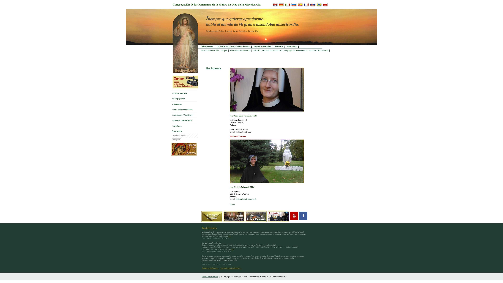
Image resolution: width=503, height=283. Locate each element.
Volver (232, 205)
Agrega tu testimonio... (210, 268)
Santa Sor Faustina (262, 47)
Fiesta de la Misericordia (240, 51)
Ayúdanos (177, 126)
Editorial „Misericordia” (183, 120)
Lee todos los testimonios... (231, 268)
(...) (230, 236)
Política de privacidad (210, 277)
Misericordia (207, 47)
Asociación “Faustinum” (183, 115)
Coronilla (256, 51)
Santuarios (292, 47)
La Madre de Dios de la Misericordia (233, 47)
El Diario (279, 47)
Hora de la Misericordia (272, 51)
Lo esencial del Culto (210, 51)
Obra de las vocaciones (182, 110)
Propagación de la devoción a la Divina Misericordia (306, 51)
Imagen (224, 51)
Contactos (177, 104)
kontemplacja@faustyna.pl (246, 199)
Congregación (179, 99)
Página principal (180, 93)
